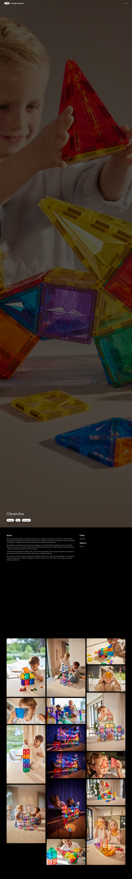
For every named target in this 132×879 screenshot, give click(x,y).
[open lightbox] (26, 668)
